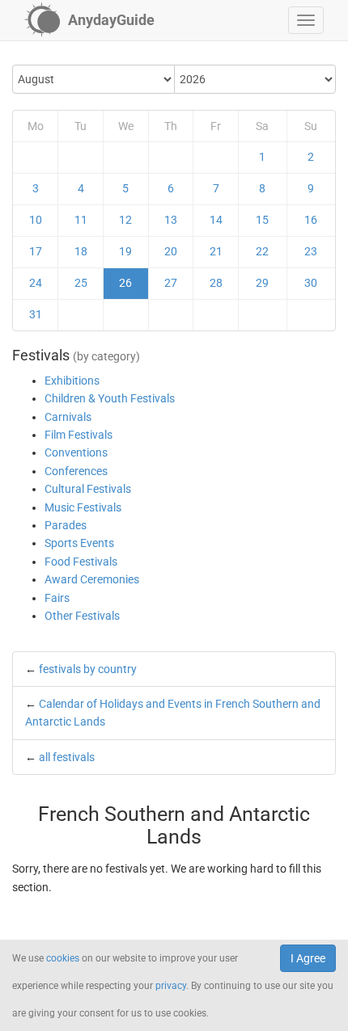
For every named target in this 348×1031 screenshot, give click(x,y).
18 (80, 251)
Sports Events (79, 543)
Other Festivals (82, 615)
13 (170, 219)
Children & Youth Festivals (110, 398)
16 (310, 219)
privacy (170, 985)
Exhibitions (72, 380)
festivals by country (88, 669)
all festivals (67, 757)
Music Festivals (83, 507)
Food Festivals (81, 561)
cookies (62, 958)
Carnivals (68, 416)
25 (80, 282)
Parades (66, 525)
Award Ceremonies (92, 579)
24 (35, 282)
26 (125, 282)
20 (170, 251)
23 (310, 251)
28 (216, 282)
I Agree (308, 958)
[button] (306, 20)
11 (80, 219)
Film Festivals (78, 434)
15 (262, 219)
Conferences (76, 471)
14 (216, 219)
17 (35, 251)
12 (125, 219)
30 (310, 282)
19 (125, 251)
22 (262, 251)
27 (170, 282)
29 (262, 282)
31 (35, 314)
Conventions (76, 452)
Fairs (57, 597)
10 (35, 219)
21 (216, 251)
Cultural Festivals (88, 488)
